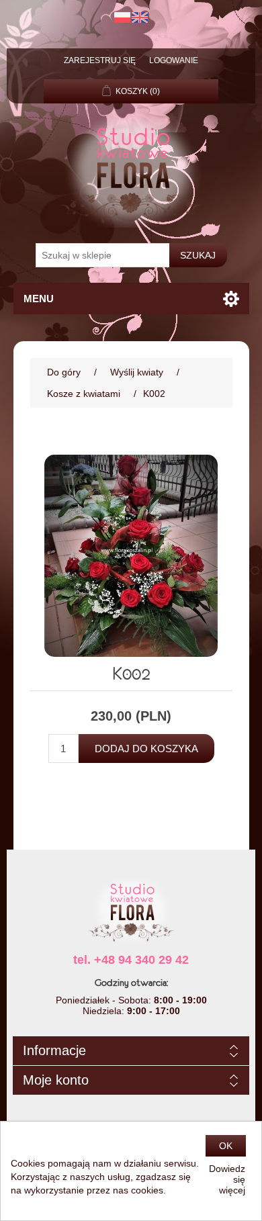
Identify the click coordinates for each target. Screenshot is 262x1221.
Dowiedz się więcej (227, 1179)
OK (225, 1145)
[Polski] (122, 17)
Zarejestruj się (100, 60)
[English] (140, 17)
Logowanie (173, 60)
